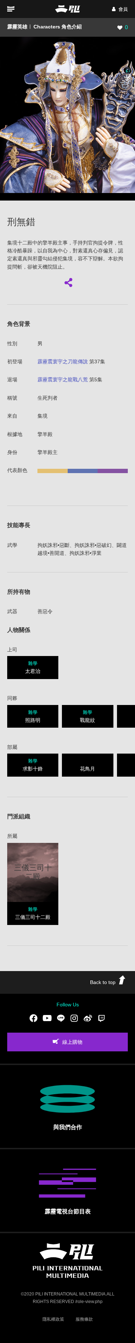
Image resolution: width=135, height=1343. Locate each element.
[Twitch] (101, 1018)
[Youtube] (47, 1018)
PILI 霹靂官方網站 (67, 9)
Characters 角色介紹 (57, 27)
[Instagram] (74, 1018)
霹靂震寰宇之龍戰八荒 (62, 379)
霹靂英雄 (17, 27)
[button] (120, 9)
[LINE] (61, 1018)
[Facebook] (33, 1018)
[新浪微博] (88, 1018)
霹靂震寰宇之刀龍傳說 (62, 361)
